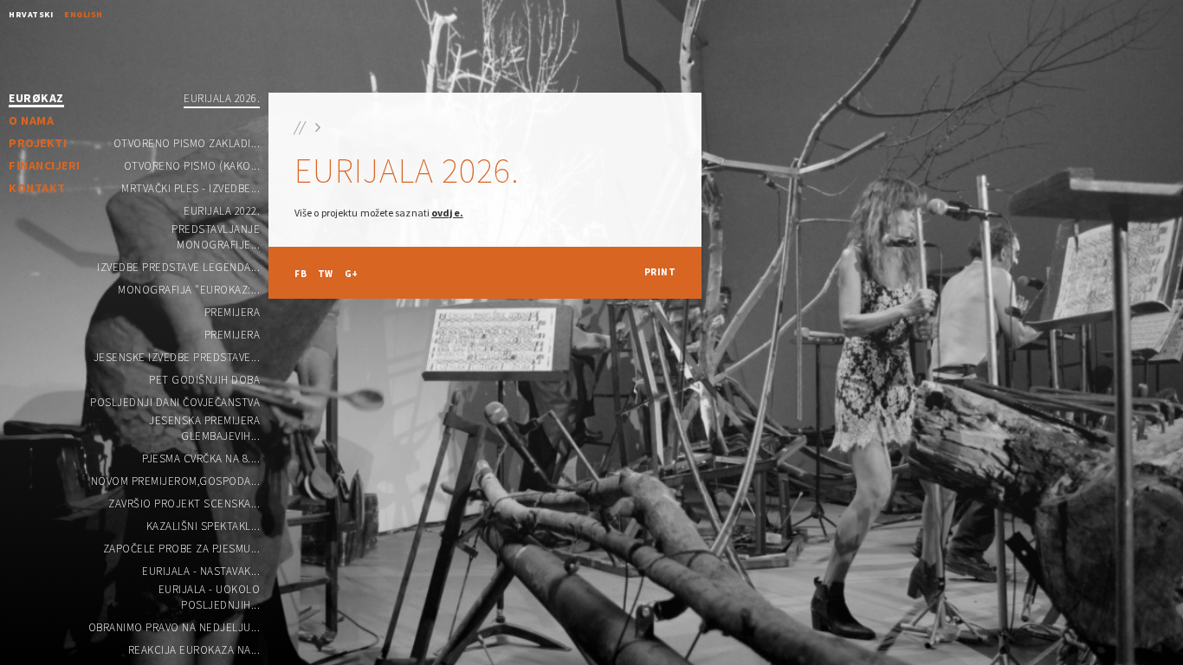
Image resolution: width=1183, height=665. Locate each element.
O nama (31, 120)
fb (300, 274)
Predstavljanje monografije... (215, 237)
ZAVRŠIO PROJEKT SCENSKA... (184, 503)
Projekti (38, 143)
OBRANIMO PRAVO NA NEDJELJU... (174, 627)
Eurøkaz (36, 99)
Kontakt (37, 188)
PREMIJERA (232, 312)
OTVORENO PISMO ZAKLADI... (187, 143)
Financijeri (45, 165)
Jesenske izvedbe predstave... (177, 357)
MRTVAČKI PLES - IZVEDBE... (190, 188)
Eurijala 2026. (222, 98)
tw (325, 274)
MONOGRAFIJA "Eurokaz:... (189, 289)
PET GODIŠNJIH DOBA (204, 379)
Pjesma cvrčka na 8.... (201, 458)
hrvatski (31, 14)
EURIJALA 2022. (222, 210)
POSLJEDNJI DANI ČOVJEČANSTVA (175, 402)
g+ (352, 274)
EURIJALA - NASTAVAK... (201, 571)
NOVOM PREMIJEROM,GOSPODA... (176, 481)
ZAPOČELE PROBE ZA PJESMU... (182, 548)
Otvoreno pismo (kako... (192, 165)
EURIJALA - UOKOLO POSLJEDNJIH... (209, 597)
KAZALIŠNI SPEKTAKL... (203, 526)
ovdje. (447, 212)
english (83, 14)
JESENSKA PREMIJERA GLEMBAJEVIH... (204, 428)
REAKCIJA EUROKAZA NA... (194, 649)
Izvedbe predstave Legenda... (178, 267)
